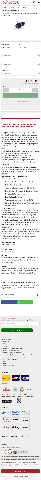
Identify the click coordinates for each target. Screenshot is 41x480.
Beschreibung (5, 116)
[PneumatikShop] (9, 2)
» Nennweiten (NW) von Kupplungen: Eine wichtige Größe (18, 354)
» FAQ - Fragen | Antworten (9, 359)
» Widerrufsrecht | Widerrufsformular (12, 348)
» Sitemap (4, 363)
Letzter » (24, 7)
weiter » (18, 7)
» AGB (3, 343)
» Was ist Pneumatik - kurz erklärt (11, 352)
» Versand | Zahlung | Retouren (10, 350)
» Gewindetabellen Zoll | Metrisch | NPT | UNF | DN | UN (17, 357)
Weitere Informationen (20, 476)
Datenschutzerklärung (9, 467)
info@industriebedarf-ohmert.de (13, 447)
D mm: (3, 61)
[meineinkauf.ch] (25, 435)
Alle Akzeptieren (20, 471)
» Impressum (5, 341)
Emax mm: (4, 70)
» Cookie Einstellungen (7, 365)
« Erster (4, 7)
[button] (6, 90)
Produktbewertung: (7, 294)
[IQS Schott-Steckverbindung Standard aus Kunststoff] (21, 25)
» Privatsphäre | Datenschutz (9, 346)
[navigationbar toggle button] (38, 2)
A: (2, 52)
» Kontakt (4, 361)
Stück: (5, 86)
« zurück (11, 7)
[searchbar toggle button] (29, 2)
